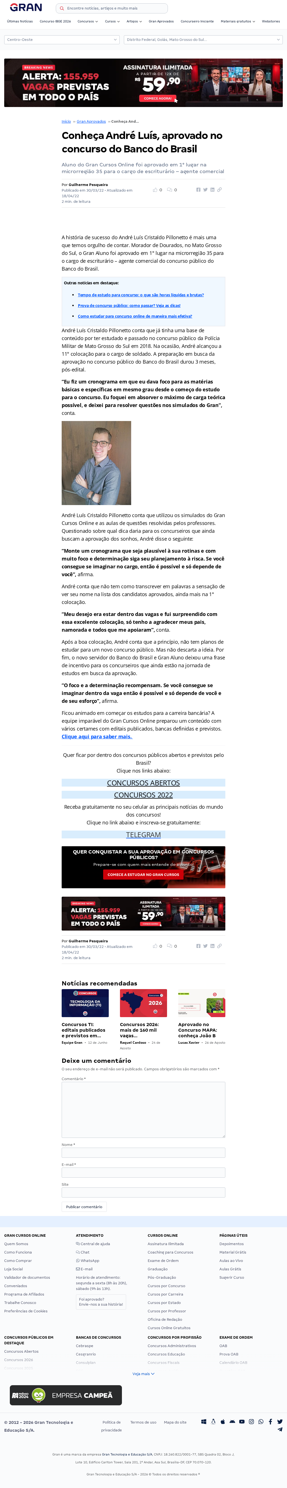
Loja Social (13, 1269)
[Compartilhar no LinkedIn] (212, 190)
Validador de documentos (27, 1277)
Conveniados (15, 1286)
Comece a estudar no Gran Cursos (143, 875)
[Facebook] (270, 1422)
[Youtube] (242, 1422)
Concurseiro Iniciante (197, 21)
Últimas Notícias (20, 21)
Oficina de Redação (165, 1319)
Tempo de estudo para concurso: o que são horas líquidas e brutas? (141, 294)
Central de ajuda (95, 1244)
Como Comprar (18, 1261)
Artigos (132, 21)
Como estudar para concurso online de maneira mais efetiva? (135, 316)
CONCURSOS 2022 (143, 794)
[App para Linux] (213, 1422)
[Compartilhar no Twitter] (205, 190)
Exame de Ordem (163, 1261)
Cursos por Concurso (166, 1286)
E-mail (69, 1164)
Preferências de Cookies (26, 1311)
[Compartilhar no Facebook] (198, 190)
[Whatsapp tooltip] (261, 1422)
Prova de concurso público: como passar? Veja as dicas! (129, 305)
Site (65, 1184)
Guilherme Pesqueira (88, 185)
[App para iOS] (223, 1422)
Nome (68, 1145)
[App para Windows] (204, 1422)
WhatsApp (89, 1261)
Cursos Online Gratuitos (169, 1328)
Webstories (271, 21)
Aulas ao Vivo (231, 1261)
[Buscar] (62, 9)
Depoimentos (231, 1244)
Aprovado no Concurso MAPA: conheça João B (197, 1030)
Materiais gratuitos (236, 21)
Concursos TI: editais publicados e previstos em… (83, 1030)
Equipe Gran (72, 1042)
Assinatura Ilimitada (166, 1244)
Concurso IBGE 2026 (55, 21)
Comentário (74, 1079)
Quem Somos (16, 1244)
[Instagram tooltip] (251, 1422)
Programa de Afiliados (24, 1294)
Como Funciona (18, 1252)
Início (66, 121)
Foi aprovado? (101, 1301)
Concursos (86, 21)
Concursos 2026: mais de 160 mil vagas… (139, 1030)
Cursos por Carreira (165, 1294)
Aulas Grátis (230, 1269)
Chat (84, 1252)
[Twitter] (280, 1422)
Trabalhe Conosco (20, 1303)
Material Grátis (232, 1252)
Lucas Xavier (188, 1042)
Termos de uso (143, 1422)
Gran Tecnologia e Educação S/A (127, 1454)
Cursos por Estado (164, 1303)
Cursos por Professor (167, 1311)
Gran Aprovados (161, 21)
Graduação (158, 1269)
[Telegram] (280, 1430)
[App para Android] (232, 1422)
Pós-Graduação (162, 1277)
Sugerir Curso (231, 1277)
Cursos (110, 21)
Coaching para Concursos (170, 1252)
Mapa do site (175, 1422)
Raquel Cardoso (133, 1042)
